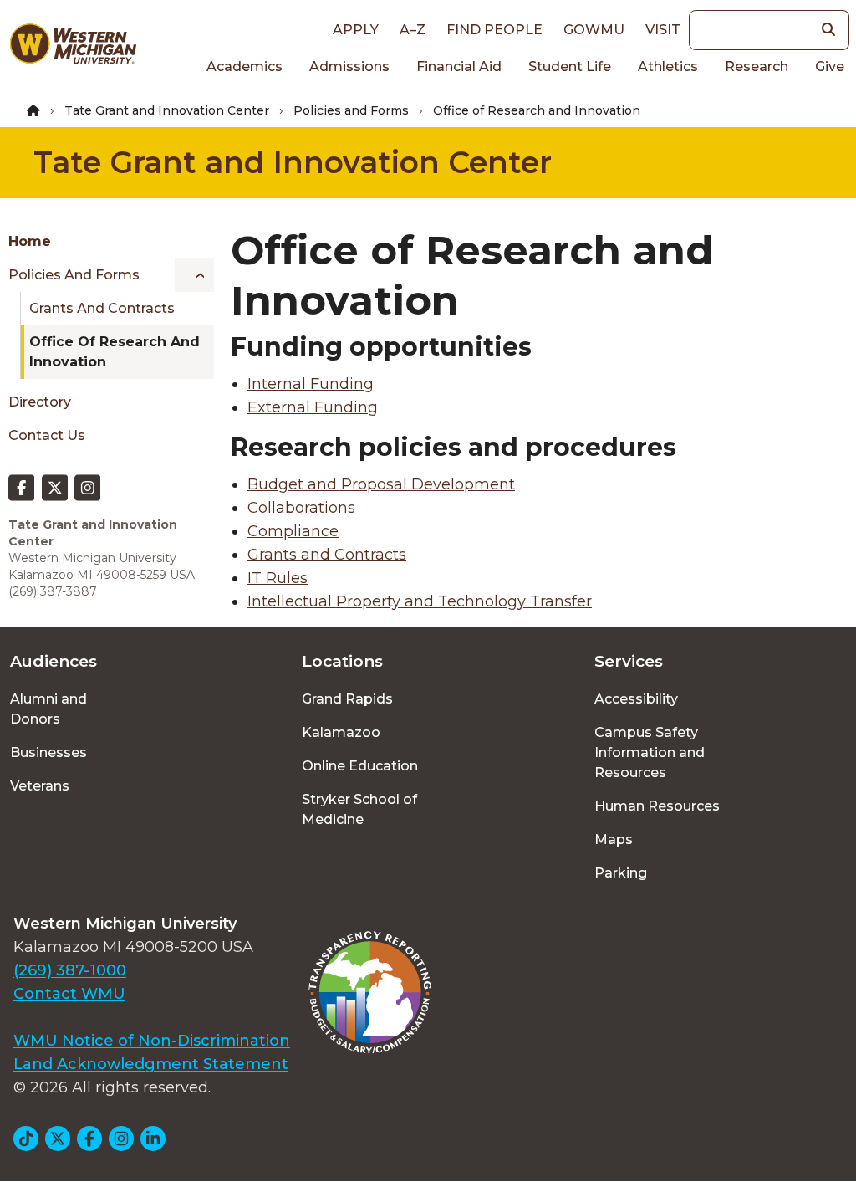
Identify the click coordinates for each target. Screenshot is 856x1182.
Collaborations (301, 508)
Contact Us (46, 435)
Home (29, 241)
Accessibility (636, 699)
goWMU (593, 30)
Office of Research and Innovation (114, 352)
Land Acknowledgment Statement (150, 1064)
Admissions (349, 66)
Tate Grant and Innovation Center (166, 110)
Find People (494, 30)
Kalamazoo (341, 732)
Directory (39, 402)
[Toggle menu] (194, 275)
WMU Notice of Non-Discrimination (151, 1040)
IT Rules (277, 578)
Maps (613, 839)
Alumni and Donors (48, 709)
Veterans (39, 786)
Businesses (48, 752)
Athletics (668, 66)
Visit (662, 30)
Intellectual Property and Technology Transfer (419, 601)
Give (829, 66)
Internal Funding (310, 384)
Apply (356, 30)
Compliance (293, 531)
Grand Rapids (347, 699)
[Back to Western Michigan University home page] (73, 47)
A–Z (412, 30)
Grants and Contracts (102, 308)
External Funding (312, 407)
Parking (620, 873)
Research (756, 66)
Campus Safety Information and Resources (649, 752)
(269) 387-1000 (69, 970)
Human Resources (657, 806)
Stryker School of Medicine (359, 809)
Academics (244, 66)
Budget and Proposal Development (381, 484)
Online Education (360, 766)
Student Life (569, 66)
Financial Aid (459, 66)
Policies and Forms (351, 110)
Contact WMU (69, 994)
